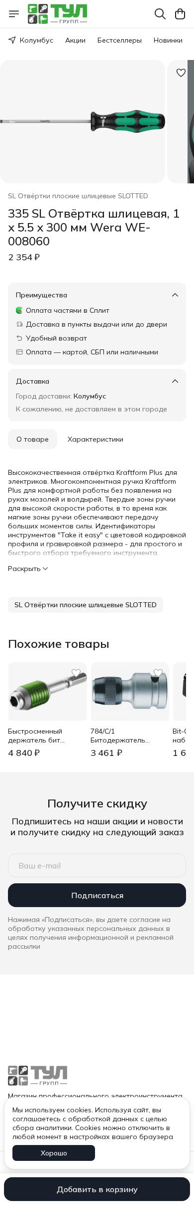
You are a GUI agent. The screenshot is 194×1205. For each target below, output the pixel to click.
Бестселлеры (119, 40)
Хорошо (54, 1152)
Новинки (168, 40)
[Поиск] (160, 14)
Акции (75, 40)
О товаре (32, 439)
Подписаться (97, 895)
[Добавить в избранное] (181, 73)
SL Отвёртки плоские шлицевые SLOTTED (78, 195)
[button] (85, 605)
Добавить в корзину (97, 1189)
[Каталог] (14, 14)
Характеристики (95, 439)
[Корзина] (180, 14)
